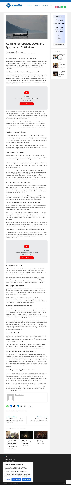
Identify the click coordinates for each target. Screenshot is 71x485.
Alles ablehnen (16, 479)
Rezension (24, 411)
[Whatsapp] (62, 7)
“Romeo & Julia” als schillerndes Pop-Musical (61, 73)
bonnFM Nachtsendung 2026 (61, 64)
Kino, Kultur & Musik (30, 54)
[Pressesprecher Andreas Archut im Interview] (55, 56)
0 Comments (60, 68)
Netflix (20, 411)
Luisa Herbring (10, 52)
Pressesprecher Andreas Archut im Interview (61, 56)
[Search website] (50, 6)
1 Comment (60, 59)
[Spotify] (65, 7)
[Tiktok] (59, 7)
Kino (23, 54)
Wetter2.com (62, 44)
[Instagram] (56, 7)
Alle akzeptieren (26, 479)
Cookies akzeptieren (26, 103)
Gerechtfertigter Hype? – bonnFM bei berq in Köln (26, 442)
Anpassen (8, 479)
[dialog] (18, 472)
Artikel (8, 54)
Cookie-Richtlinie (26, 475)
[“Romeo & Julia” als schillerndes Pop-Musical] (55, 74)
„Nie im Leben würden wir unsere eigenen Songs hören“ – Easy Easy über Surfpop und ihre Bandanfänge (12, 444)
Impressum (65, 483)
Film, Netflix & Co (16, 54)
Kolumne (16, 411)
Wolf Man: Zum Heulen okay (41, 441)
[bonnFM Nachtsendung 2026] (55, 65)
